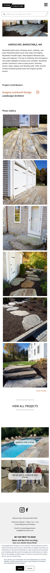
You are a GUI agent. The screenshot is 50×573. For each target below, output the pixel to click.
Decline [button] (29, 568)
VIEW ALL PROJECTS (25, 406)
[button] (46, 5)
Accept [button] (20, 568)
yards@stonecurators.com (25, 530)
